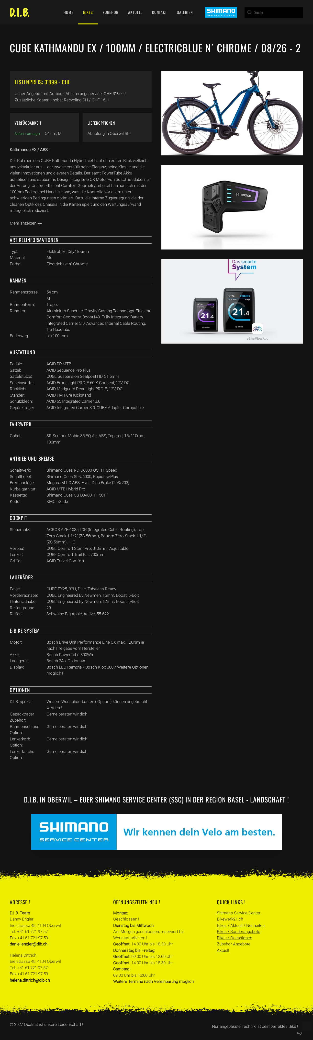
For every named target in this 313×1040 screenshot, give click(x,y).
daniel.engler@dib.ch (28, 944)
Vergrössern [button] (232, 113)
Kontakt (159, 12)
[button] (307, 1026)
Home (68, 12)
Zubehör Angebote (233, 944)
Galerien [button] (185, 12)
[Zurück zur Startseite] (19, 12)
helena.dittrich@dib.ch (30, 980)
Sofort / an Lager (27, 134)
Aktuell (135, 12)
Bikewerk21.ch (230, 919)
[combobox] (274, 12)
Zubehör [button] (110, 12)
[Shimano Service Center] (221, 12)
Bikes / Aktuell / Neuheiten (241, 925)
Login (300, 1033)
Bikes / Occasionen (234, 937)
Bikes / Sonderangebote (238, 931)
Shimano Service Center (238, 912)
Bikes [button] (88, 12)
